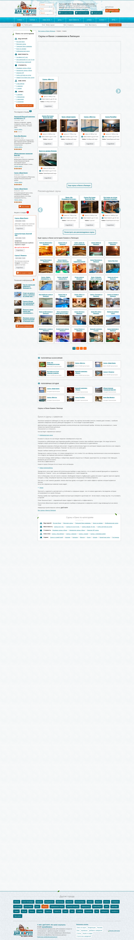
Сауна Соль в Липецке (62, 243)
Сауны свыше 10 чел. (88, 527)
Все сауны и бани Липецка (46, 31)
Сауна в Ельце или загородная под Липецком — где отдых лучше (29, 304)
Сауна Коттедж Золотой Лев (23, 234)
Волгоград (60, 902)
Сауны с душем (83, 534)
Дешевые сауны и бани (23, 68)
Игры (112, 20)
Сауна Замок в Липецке (96, 243)
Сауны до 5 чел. (59, 527)
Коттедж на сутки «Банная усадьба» (69, 198)
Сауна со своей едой (56, 537)
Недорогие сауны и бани (24, 70)
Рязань (32, 911)
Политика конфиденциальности (47, 937)
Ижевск (90, 902)
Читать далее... (18, 129)
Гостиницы (115, 537)
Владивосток (49, 902)
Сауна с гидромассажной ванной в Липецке (79, 260)
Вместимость (72, 20)
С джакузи (19, 86)
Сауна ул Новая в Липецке (113, 295)
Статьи (79, 933)
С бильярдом (20, 97)
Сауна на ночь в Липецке (113, 278)
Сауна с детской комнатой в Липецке (62, 278)
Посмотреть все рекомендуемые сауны (79, 232)
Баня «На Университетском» (110, 198)
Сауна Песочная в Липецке (46, 260)
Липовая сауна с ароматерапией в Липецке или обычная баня (29, 320)
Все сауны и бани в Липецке (47, 510)
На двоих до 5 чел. (22, 57)
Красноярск (28, 906)
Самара (39, 911)
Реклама (99, 927)
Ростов (24, 911)
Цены (58, 20)
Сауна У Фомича (21, 255)
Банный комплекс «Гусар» (96, 329)
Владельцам (97, 13)
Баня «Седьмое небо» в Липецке (96, 278)
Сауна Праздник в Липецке (96, 260)
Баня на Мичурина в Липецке (46, 312)
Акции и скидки (87, 933)
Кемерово (115, 902)
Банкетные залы (105, 537)
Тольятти (57, 911)
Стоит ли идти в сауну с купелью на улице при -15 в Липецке (29, 295)
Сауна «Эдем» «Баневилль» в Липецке (46, 278)
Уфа (96, 911)
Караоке (67, 537)
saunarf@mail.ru (47, 927)
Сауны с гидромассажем (98, 534)
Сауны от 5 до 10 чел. (73, 527)
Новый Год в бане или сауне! (25, 77)
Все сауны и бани (66, 13)
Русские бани (20, 41)
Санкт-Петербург (28, 902)
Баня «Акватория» (69, 117)
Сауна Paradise (110, 117)
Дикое (41, 488)
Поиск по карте (83, 13)
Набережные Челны (57, 906)
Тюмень (79, 911)
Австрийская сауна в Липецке (46, 295)
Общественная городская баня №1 (23, 154)
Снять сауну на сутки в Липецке (79, 243)
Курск (37, 906)
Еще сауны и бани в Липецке (79, 185)
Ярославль (17, 916)
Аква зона (44, 20)
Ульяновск (88, 911)
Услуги (100, 20)
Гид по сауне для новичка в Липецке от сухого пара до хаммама (29, 288)
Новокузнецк (86, 906)
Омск (106, 906)
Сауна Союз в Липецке (112, 243)
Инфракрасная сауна (23, 51)
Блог (78, 930)
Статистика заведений (84, 936)
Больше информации (25, 326)
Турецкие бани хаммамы (24, 46)
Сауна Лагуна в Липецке (79, 312)
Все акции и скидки (25, 273)
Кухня (89, 537)
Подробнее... (20, 228)
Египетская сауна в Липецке (62, 329)
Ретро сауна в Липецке (79, 278)
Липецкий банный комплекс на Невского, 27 (24, 117)
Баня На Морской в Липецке (45, 243)
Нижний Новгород (72, 906)
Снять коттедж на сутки (23, 75)
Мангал (82, 537)
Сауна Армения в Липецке (113, 329)
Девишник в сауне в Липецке (46, 329)
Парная (31, 20)
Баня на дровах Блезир (48, 151)
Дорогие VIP (20, 73)
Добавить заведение (95, 930)
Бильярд (75, 537)
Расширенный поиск (25, 105)
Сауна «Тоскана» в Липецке (96, 295)
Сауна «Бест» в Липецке (79, 295)
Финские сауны (21, 44)
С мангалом (20, 99)
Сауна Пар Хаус (113, 261)
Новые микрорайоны (46, 468)
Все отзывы (25, 206)
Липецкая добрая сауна (113, 312)
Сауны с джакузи (71, 534)
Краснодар (17, 906)
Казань (106, 902)
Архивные (84, 930)
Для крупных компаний (23, 62)
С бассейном (20, 83)
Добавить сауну (113, 10)
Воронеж (69, 902)
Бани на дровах (21, 49)
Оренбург (115, 906)
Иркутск (98, 902)
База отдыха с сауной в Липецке (63, 260)
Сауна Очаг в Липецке (62, 295)
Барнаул (39, 902)
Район (18, 20)
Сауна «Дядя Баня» (21, 173)
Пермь (16, 911)
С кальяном (20, 101)
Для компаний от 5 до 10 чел (25, 59)
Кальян (95, 537)
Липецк (45, 906)
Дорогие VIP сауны (93, 530)
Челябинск (114, 911)
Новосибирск (97, 906)
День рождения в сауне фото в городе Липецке (62, 312)
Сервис (88, 20)
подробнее (48, 106)
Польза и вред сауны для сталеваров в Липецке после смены (28, 313)
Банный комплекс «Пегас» (81, 372)
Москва (16, 902)
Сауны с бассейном (58, 534)
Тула (72, 911)
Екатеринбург (80, 902)
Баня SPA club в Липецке (96, 312)
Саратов (48, 911)
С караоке (19, 94)
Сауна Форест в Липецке (79, 329)
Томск (65, 911)
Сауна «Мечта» (48, 79)
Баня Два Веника (20, 136)
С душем (19, 88)
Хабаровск (104, 911)
